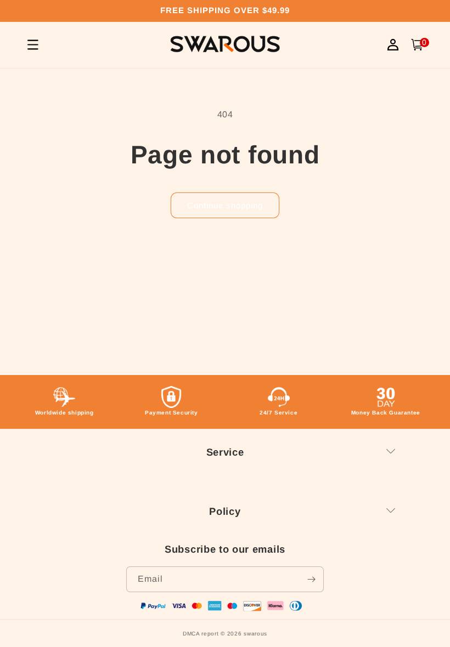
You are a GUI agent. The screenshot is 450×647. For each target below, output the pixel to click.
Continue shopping (225, 205)
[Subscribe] (311, 579)
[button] (417, 45)
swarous (255, 634)
